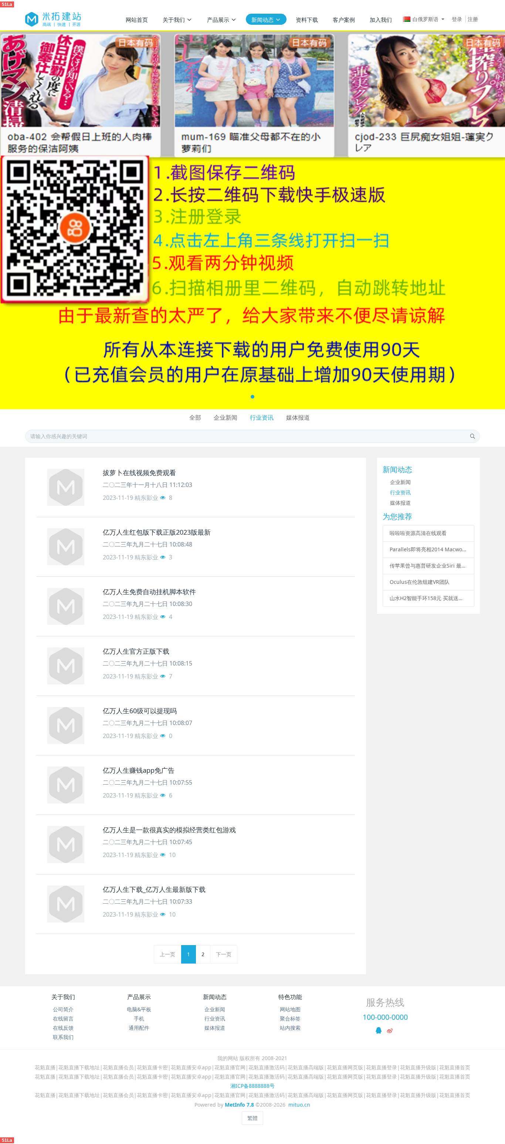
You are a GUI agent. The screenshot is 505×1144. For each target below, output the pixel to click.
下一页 (223, 954)
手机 (139, 1018)
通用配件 (139, 1027)
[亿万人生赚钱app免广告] (65, 784)
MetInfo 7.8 (239, 1104)
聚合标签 (290, 1018)
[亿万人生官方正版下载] (65, 665)
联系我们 (63, 1036)
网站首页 (137, 19)
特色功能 (290, 997)
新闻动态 (215, 997)
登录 (457, 19)
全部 (195, 417)
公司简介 (63, 1009)
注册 (473, 19)
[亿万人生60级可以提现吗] (65, 725)
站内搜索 (290, 1027)
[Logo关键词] (53, 19)
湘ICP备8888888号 (252, 1085)
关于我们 (63, 997)
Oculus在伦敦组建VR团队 (420, 581)
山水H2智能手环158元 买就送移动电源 (428, 598)
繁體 (252, 1117)
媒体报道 (298, 417)
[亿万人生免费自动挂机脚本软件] (65, 606)
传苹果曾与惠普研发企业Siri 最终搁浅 (428, 565)
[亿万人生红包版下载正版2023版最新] (65, 546)
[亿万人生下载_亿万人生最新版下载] (65, 904)
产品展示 (139, 997)
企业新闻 (225, 417)
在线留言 (63, 1018)
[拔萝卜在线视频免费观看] (65, 487)
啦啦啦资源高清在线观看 (418, 533)
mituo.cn (299, 1104)
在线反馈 (63, 1027)
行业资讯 (262, 417)
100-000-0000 (385, 1017)
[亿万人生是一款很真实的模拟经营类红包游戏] (65, 844)
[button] (25, 219)
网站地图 (290, 1009)
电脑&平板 (139, 1009)
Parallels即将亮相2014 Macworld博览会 (428, 549)
